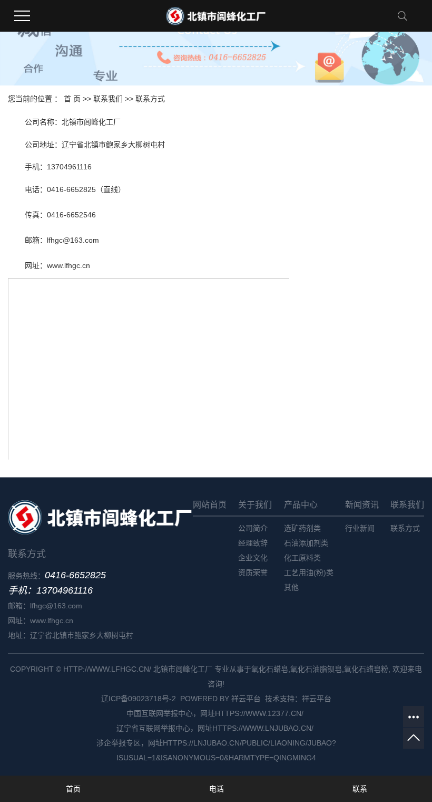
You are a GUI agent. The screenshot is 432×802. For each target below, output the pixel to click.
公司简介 (253, 528)
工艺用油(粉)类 (308, 572)
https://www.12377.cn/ (260, 713)
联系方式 (405, 528)
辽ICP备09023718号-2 (138, 698)
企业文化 (253, 557)
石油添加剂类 (306, 543)
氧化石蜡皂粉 (366, 669)
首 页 (72, 98)
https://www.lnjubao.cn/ (264, 728)
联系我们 (108, 98)
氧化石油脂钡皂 (316, 669)
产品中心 (301, 504)
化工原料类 (302, 557)
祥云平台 (246, 698)
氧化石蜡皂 (269, 669)
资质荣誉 (253, 572)
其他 (291, 587)
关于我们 (255, 504)
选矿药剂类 (302, 528)
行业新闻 (360, 528)
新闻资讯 (362, 504)
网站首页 (210, 504)
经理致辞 (253, 543)
